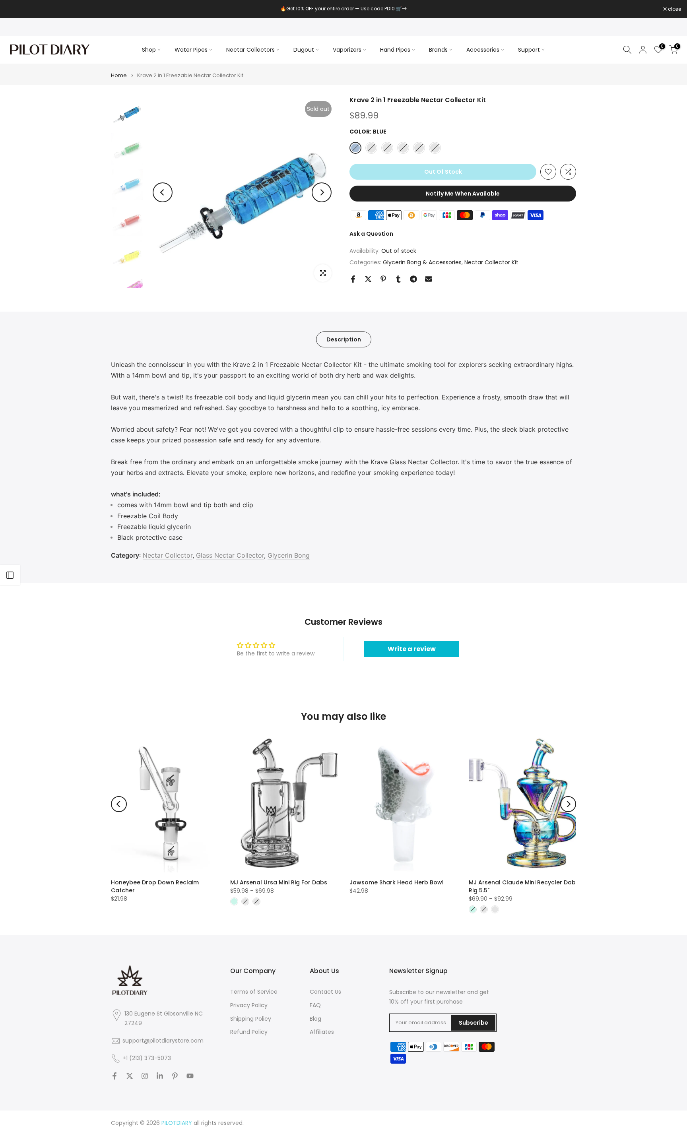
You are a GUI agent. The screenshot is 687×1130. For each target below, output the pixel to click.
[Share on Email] (428, 279)
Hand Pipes (395, 50)
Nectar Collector (167, 555)
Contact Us (325, 992)
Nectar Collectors (250, 50)
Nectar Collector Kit (491, 262)
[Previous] (163, 192)
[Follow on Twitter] (129, 1076)
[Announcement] (343, 9)
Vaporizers (347, 50)
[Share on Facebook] (353, 279)
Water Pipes (191, 50)
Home (119, 75)
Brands (438, 50)
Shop (149, 50)
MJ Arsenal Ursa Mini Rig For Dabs (278, 882)
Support (529, 50)
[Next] (322, 192)
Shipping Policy (250, 1019)
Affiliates (322, 1032)
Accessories (482, 50)
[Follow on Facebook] (114, 1076)
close (17, 9)
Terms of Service (254, 992)
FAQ (315, 1005)
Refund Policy (249, 1032)
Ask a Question (371, 234)
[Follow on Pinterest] (175, 1076)
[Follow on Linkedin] (159, 1076)
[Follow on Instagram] (144, 1076)
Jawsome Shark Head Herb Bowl (396, 882)
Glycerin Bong (289, 555)
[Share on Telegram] (413, 279)
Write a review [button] (412, 648)
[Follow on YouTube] (190, 1076)
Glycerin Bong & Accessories (422, 262)
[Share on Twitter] (368, 279)
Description (343, 339)
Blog (315, 1019)
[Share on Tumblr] (398, 279)
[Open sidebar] (10, 575)
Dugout (303, 50)
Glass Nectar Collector (230, 555)
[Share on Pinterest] (383, 279)
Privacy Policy (249, 1005)
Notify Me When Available (463, 194)
